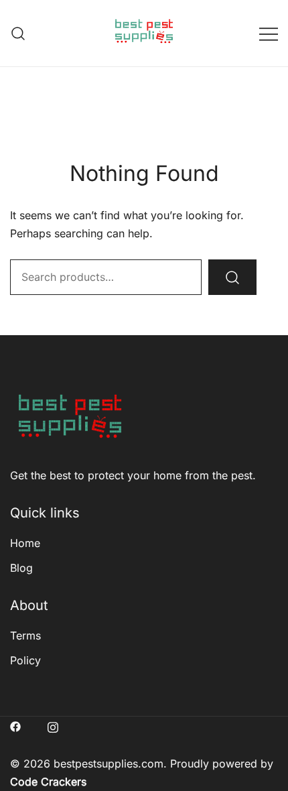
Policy (25, 660)
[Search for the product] (232, 277)
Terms (25, 635)
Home (25, 543)
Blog (21, 567)
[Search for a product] (18, 33)
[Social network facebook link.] (15, 725)
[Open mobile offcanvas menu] (268, 33)
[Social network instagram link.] (53, 725)
